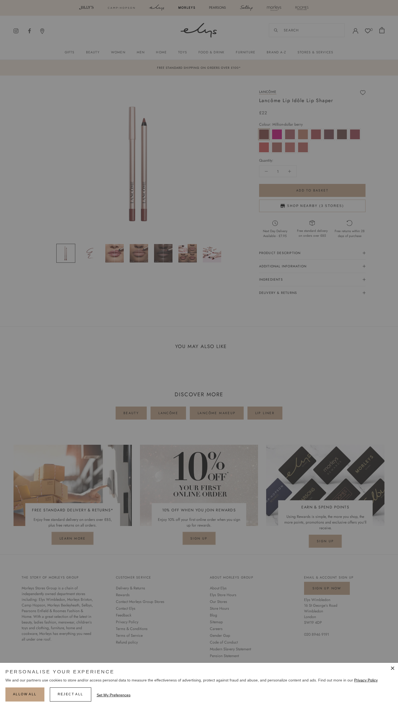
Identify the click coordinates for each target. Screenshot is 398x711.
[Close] (392, 668)
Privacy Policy (366, 680)
